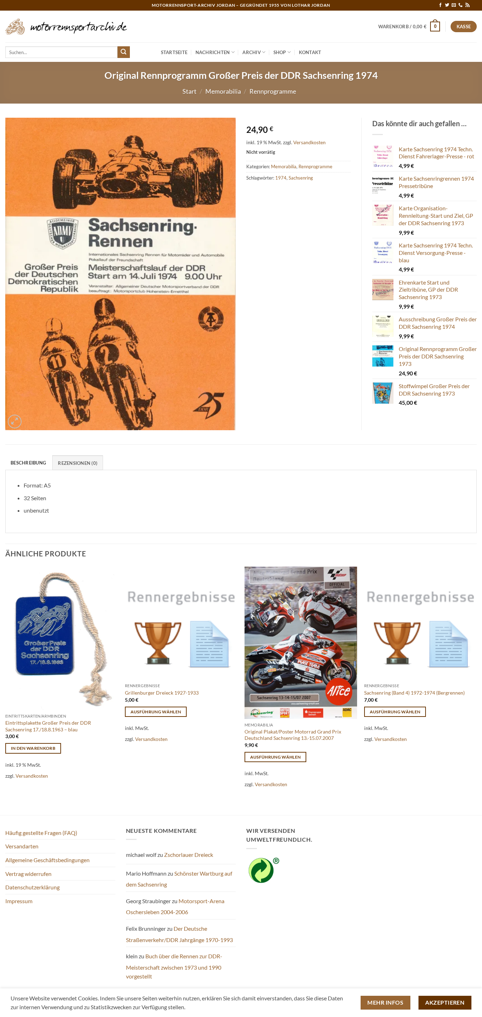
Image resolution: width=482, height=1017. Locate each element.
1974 (281, 178)
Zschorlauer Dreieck (188, 854)
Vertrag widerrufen (28, 873)
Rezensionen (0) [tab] (77, 463)
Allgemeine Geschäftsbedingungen (47, 860)
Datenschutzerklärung (32, 887)
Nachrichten (212, 52)
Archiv (251, 52)
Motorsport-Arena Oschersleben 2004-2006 (175, 907)
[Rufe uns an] (460, 5)
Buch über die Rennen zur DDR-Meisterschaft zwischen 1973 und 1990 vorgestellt (174, 966)
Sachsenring (301, 178)
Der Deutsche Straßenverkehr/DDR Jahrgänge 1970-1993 (179, 934)
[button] (409, 26)
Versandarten (21, 846)
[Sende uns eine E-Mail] (454, 5)
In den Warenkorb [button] (33, 748)
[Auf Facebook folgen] (440, 5)
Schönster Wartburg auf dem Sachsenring (179, 879)
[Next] (476, 690)
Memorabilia (223, 91)
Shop (279, 52)
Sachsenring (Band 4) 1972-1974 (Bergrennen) (414, 693)
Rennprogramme (272, 91)
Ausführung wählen (156, 711)
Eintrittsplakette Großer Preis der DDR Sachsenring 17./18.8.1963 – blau (48, 726)
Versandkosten (309, 142)
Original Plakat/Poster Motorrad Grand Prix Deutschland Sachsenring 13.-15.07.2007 (293, 735)
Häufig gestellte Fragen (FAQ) (41, 832)
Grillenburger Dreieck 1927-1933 (162, 693)
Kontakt (310, 52)
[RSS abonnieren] (467, 5)
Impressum (18, 901)
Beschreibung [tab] (28, 463)
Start (189, 91)
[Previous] (5, 690)
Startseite (174, 52)
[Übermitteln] (123, 52)
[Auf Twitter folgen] (447, 5)
